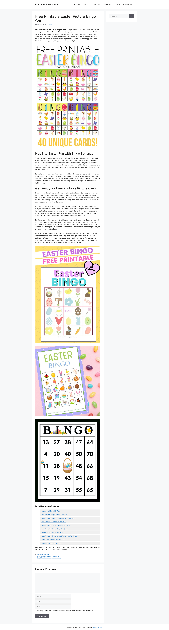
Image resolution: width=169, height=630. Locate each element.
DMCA (118, 4)
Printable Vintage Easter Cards (52, 543)
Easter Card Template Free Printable (54, 515)
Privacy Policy (127, 4)
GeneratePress (97, 627)
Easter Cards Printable (43, 554)
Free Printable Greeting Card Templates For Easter (59, 536)
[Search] (131, 16)
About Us (77, 4)
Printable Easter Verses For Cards (53, 540)
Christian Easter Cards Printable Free (48, 556)
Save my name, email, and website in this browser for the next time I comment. (65, 611)
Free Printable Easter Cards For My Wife (55, 525)
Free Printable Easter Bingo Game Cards (49, 558)
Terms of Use (96, 4)
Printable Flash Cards (46, 4)
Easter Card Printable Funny (51, 511)
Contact (86, 4)
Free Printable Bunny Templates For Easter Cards (58, 518)
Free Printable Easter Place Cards (53, 532)
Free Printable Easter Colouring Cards (54, 529)
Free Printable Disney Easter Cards (53, 522)
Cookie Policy (108, 4)
